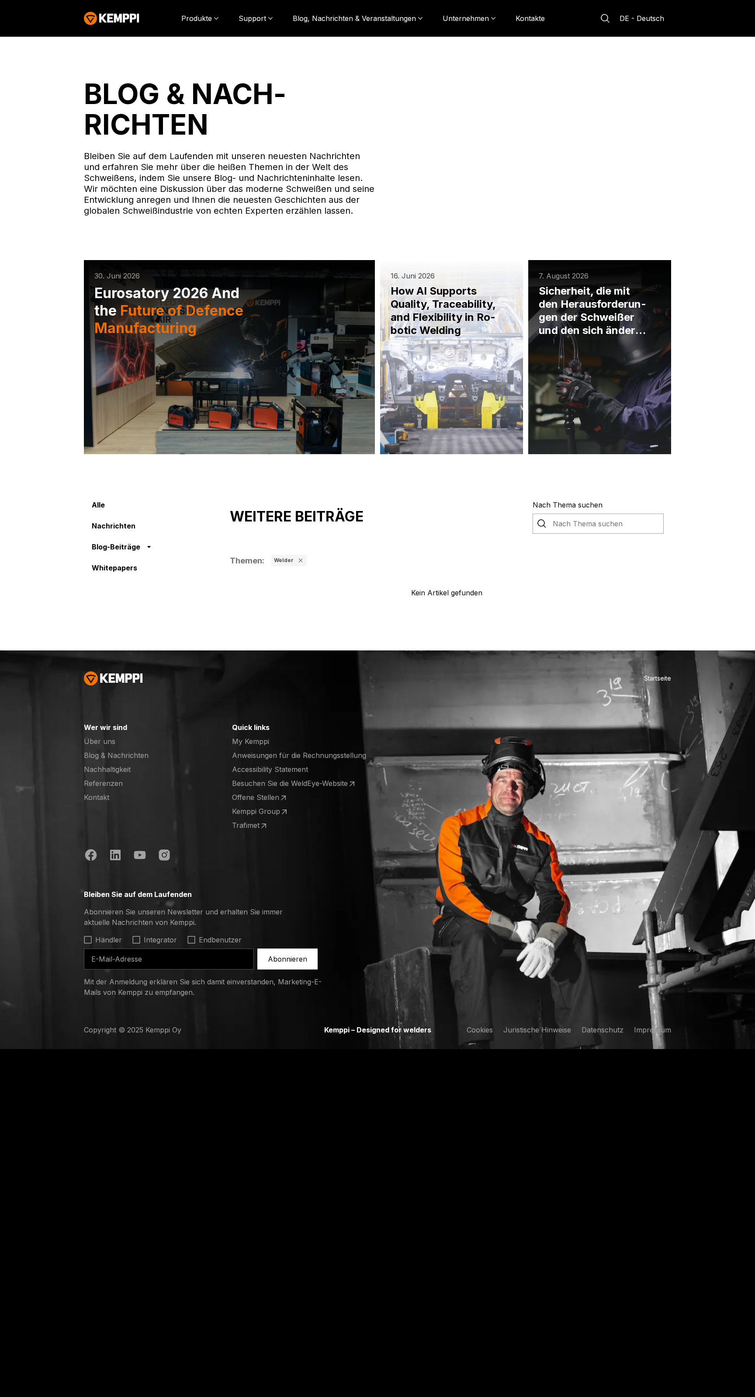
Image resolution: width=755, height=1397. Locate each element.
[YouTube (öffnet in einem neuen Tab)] (140, 856)
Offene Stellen (266, 798)
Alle (98, 504)
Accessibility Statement (270, 769)
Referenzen (103, 783)
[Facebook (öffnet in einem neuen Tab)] (91, 856)
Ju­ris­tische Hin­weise (537, 1029)
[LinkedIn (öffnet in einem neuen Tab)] (115, 856)
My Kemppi (250, 741)
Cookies (480, 1029)
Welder (284, 560)
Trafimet (266, 826)
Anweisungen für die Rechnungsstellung (299, 755)
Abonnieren (287, 959)
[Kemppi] (111, 18)
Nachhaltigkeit (107, 769)
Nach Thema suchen (568, 504)
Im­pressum (652, 1029)
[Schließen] (300, 560)
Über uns (99, 741)
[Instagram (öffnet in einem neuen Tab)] (164, 856)
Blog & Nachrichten (116, 755)
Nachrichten (113, 525)
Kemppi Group (266, 812)
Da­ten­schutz (602, 1029)
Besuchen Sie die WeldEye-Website (290, 784)
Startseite (657, 678)
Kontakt (96, 797)
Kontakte (530, 18)
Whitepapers (114, 567)
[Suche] (605, 18)
